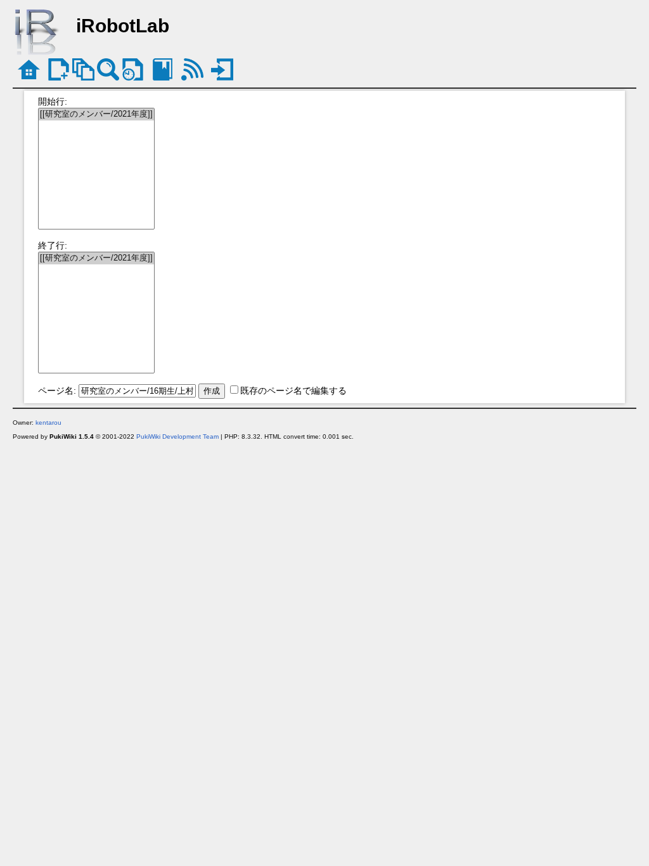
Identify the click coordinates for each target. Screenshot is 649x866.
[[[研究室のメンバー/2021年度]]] (96, 114)
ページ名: (57, 390)
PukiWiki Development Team (177, 436)
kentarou (48, 422)
